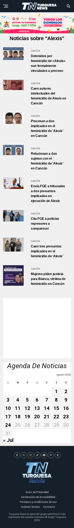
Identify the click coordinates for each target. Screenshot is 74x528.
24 (8, 425)
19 (27, 417)
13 (37, 408)
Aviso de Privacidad (37, 492)
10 (8, 408)
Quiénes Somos (30, 506)
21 (47, 417)
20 (37, 417)
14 (47, 408)
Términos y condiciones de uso (38, 502)
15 (56, 408)
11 (18, 408)
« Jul (8, 440)
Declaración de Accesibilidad (38, 497)
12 (27, 408)
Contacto (49, 506)
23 (66, 417)
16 (66, 408)
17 (8, 417)
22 (56, 417)
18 (18, 417)
